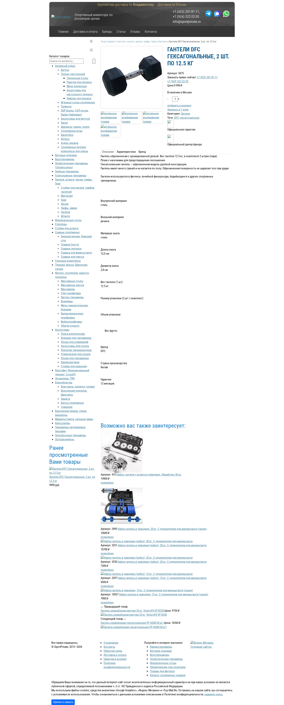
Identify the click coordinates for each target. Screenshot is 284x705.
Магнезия (67, 196)
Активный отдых (65, 66)
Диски (65, 204)
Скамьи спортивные (67, 232)
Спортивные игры (71, 131)
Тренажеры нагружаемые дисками (70, 429)
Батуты (65, 70)
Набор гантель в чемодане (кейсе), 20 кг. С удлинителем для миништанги (162, 561)
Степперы (61, 224)
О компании (111, 642)
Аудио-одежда (69, 143)
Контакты (151, 31)
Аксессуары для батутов (75, 118)
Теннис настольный (73, 74)
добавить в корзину (179, 105)
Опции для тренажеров (75, 358)
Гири (63, 200)
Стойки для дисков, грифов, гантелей (78, 190)
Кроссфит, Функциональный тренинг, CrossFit (72, 372)
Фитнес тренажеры (72, 297)
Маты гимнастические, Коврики (74, 307)
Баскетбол (67, 135)
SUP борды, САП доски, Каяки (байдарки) (75, 112)
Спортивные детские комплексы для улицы (74, 149)
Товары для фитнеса (162, 671)
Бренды (107, 31)
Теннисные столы (77, 78)
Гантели (185, 113)
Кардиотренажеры (161, 647)
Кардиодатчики (70, 362)
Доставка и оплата (85, 31)
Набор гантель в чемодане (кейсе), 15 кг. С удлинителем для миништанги (162, 578)
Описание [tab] (108, 151)
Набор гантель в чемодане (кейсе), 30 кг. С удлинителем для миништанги (162, 545)
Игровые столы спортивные (78, 102)
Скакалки (66, 407)
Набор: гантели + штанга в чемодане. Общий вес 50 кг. (149, 474)
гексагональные (189, 117)
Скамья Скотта (70, 244)
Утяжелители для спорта (75, 354)
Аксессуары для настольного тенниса (80, 92)
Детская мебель (64, 439)
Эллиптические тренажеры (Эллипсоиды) (71, 165)
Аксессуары (62, 330)
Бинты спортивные (72, 403)
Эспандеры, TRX (65, 378)
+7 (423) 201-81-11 (186, 11)
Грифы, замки (69, 208)
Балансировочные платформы (72, 315)
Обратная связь (113, 651)
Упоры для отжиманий (74, 342)
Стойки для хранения (74, 366)
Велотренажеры (64, 159)
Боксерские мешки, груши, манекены (71, 413)
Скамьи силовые (71, 248)
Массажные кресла (72, 285)
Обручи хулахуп (70, 325)
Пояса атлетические (73, 334)
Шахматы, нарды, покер (75, 127)
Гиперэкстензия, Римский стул (76, 238)
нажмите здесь (213, 694)
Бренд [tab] (142, 151)
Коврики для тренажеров (76, 338)
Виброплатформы (71, 321)
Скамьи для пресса (72, 256)
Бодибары (67, 301)
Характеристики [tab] (126, 151)
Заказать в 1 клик (178, 109)
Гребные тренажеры (67, 171)
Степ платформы (71, 293)
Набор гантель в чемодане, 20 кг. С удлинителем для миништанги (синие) (162, 529)
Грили (64, 122)
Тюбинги (66, 106)
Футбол (65, 139)
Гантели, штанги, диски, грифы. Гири (74, 181)
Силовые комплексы (68, 261)
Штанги (65, 216)
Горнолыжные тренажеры (70, 175)
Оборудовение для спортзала (167, 667)
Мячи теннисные (77, 86)
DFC (176, 117)
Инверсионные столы (68, 220)
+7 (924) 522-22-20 (186, 16)
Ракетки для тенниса (79, 82)
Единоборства (63, 382)
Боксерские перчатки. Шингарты (74, 392)
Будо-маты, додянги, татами (78, 386)
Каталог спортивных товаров (167, 675)
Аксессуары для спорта (75, 346)
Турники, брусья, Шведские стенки (71, 267)
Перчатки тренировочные (76, 350)
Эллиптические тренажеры (166, 659)
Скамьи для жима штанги (76, 252)
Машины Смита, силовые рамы (74, 419)
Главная (63, 31)
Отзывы (135, 31)
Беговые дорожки (66, 155)
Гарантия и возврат (115, 659)
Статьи (121, 31)
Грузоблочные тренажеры (70, 435)
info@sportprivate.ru (187, 22)
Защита (65, 399)
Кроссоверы (62, 423)
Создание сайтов (201, 647)
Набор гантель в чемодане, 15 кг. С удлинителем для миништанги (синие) (163, 594)
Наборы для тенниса (79, 98)
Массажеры (68, 289)
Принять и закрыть (63, 702)
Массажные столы (72, 281)
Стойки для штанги (66, 228)
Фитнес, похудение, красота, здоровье (72, 275)
